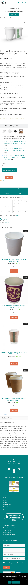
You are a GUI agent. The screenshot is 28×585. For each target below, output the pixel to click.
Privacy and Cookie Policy (9, 534)
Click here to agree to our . (14, 563)
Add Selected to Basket (9, 170)
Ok (9, 582)
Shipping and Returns (7, 418)
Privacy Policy (20, 563)
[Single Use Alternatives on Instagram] (14, 472)
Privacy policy (16, 582)
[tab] (14, 414)
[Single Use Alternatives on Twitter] (14, 469)
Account (5, 502)
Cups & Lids (6, 222)
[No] (26, 579)
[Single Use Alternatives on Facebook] (9, 469)
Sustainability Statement (9, 525)
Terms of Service (7, 530)
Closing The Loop (7, 507)
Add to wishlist (5, 181)
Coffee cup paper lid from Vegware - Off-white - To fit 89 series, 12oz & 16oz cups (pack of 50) (14, 157)
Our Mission (6, 498)
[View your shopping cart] (18, 2)
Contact (5, 500)
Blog (4, 509)
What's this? (4, 219)
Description (4, 415)
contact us (18, 215)
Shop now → (14, 14)
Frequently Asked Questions (10, 528)
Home (1, 18)
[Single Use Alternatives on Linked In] (19, 469)
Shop (5, 18)
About (4, 495)
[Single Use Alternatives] (3, 2)
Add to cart (9, 177)
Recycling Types (7, 504)
